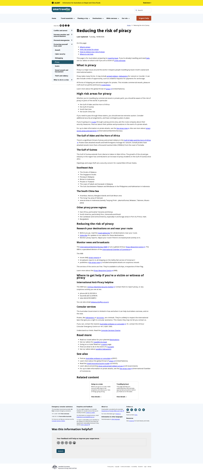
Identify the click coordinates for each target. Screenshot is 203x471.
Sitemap (149, 466)
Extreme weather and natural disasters (61, 35)
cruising (104, 344)
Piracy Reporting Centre (135, 247)
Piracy (57, 62)
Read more (146, 3)
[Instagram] (135, 409)
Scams (57, 66)
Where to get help (86, 54)
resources (131, 421)
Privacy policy (111, 466)
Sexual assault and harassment (61, 71)
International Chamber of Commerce (116, 249)
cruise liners (105, 85)
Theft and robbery (61, 76)
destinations (114, 340)
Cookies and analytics (125, 466)
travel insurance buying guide (98, 363)
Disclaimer (140, 466)
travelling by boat (100, 342)
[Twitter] (131, 409)
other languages (115, 419)
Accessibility (134, 466)
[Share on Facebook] (66, 26)
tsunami (111, 347)
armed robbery (112, 76)
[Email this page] (63, 26)
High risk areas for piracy (89, 49)
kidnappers (90, 317)
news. (136, 415)
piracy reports (94, 257)
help (147, 58)
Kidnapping (59, 58)
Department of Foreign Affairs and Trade (112, 411)
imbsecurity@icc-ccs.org (100, 302)
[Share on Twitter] (68, 26)
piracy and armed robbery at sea (110, 366)
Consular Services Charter (110, 330)
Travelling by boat (123, 384)
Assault (57, 50)
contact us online (90, 412)
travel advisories (104, 233)
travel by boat (113, 58)
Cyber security (60, 54)
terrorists (100, 317)
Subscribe (83, 235)
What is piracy (85, 47)
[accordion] (72, 30)
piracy (108, 89)
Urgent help (144, 18)
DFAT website (84, 425)
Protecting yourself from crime (61, 45)
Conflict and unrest (60, 30)
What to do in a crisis (61, 80)
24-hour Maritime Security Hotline (100, 287)
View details (95, 397)
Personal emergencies (61, 40)
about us (118, 414)
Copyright (117, 466)
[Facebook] (127, 409)
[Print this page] (61, 26)
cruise (94, 122)
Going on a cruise (97, 384)
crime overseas (119, 60)
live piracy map (122, 128)
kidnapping (123, 76)
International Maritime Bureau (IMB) (93, 247)
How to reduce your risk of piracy (92, 52)
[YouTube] (139, 409)
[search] (136, 10)
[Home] (62, 10)
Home (54, 18)
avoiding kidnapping (103, 349)
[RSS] (143, 409)
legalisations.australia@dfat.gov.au (85, 417)
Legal (145, 466)
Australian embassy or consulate (112, 324)
